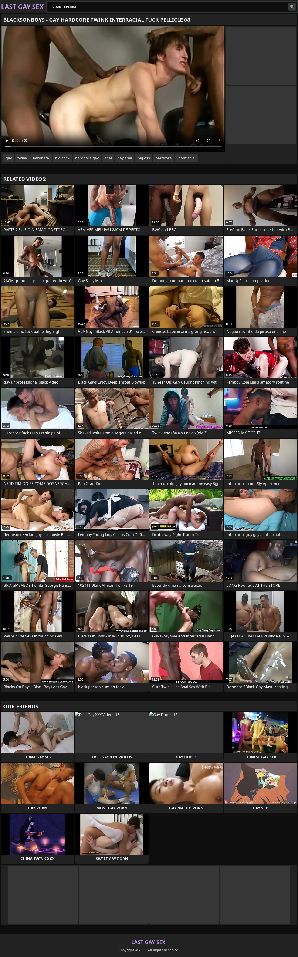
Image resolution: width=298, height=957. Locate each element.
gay (9, 158)
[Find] (292, 7)
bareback (41, 158)
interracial (186, 158)
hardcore (164, 158)
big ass (144, 158)
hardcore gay (87, 158)
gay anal (124, 158)
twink (22, 158)
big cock (62, 158)
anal (108, 158)
